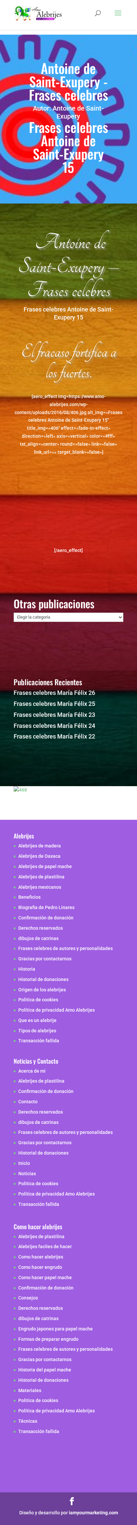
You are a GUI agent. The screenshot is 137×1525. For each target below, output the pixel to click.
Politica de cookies (38, 999)
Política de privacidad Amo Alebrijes (56, 1010)
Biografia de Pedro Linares (46, 907)
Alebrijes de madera (39, 845)
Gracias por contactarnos (44, 958)
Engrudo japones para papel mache (55, 1328)
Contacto (28, 1101)
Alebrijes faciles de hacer (45, 1246)
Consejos (28, 1297)
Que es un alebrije (37, 1020)
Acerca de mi (32, 1071)
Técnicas (27, 1421)
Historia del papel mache (44, 1369)
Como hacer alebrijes (40, 1257)
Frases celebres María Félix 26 (54, 692)
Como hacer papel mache (45, 1277)
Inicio (24, 1163)
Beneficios (29, 897)
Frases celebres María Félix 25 (54, 703)
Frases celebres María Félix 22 (54, 736)
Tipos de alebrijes (37, 1030)
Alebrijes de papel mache (45, 866)
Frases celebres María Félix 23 (54, 714)
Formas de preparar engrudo (48, 1339)
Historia (26, 969)
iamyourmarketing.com (93, 1512)
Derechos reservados (40, 928)
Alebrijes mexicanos (39, 887)
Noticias (27, 1173)
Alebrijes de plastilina (41, 876)
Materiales (29, 1390)
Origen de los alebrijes (42, 989)
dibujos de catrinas (38, 938)
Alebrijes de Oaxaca (39, 856)
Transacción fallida (38, 1040)
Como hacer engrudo (40, 1267)
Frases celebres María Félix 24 (54, 725)
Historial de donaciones (43, 979)
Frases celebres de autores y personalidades (65, 948)
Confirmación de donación (45, 917)
